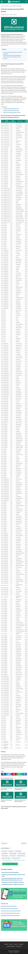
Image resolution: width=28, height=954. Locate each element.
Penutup (5, 58)
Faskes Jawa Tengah (6, 858)
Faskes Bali (11, 851)
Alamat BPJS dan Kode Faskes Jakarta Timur (10, 913)
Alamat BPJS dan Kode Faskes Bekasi (9, 906)
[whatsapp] (19, 774)
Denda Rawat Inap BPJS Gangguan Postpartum (13, 882)
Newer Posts (4, 843)
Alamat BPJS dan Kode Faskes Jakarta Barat (10, 915)
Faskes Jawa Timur (16, 858)
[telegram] (24, 774)
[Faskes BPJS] (14, 1)
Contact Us (16, 944)
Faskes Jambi (12, 855)
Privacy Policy (18, 946)
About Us (11, 944)
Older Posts (23, 843)
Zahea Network (16, 952)
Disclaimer (21, 944)
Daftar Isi (4, 49)
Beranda (6, 944)
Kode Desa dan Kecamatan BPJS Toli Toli (11, 112)
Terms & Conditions (11, 946)
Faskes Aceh (4, 851)
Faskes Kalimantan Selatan (19, 860)
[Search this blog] (26, 1)
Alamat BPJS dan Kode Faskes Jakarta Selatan (10, 910)
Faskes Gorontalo (21, 853)
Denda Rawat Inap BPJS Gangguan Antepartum (13, 884)
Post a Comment (13, 14)
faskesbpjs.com (17, 950)
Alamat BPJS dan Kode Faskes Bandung (9, 908)
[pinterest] (14, 774)
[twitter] (8, 774)
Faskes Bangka (18, 851)
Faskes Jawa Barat (21, 855)
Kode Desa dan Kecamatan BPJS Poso (11, 108)
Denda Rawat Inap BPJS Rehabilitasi (10, 872)
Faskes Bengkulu (13, 853)
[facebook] (3, 774)
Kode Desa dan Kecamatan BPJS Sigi (11, 110)
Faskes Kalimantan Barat (7, 860)
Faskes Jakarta (5, 855)
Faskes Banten (5, 853)
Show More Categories (10, 863)
